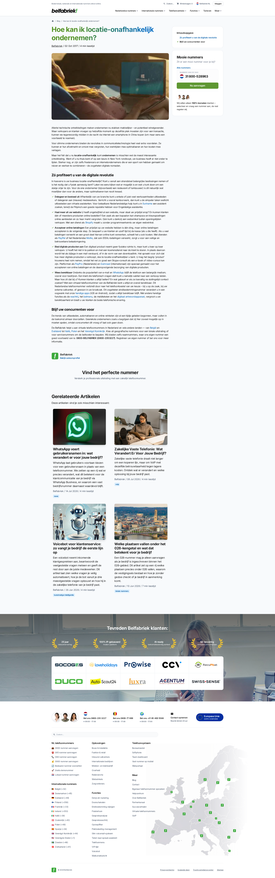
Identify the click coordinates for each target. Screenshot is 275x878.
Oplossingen (98, 743)
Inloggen (218, 4)
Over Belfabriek (139, 798)
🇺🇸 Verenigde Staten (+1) (63, 838)
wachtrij (74, 296)
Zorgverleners (98, 783)
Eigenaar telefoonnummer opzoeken (148, 789)
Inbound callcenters (101, 757)
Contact (135, 784)
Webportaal (137, 766)
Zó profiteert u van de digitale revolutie (198, 37)
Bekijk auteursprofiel (70, 358)
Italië (67, 331)
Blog (58, 21)
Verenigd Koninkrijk (95, 331)
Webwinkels (97, 779)
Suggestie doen (184, 870)
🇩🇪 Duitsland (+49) (60, 798)
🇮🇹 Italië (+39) (58, 815)
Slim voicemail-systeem (102, 833)
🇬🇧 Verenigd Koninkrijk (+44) (65, 833)
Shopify (89, 222)
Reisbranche (97, 774)
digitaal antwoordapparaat (131, 296)
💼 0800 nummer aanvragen (65, 748)
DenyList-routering (100, 798)
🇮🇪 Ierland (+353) (60, 811)
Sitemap (220, 870)
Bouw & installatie (99, 748)
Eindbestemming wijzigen (103, 807)
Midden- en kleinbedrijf (102, 766)
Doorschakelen (98, 802)
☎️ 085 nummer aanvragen (64, 752)
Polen (74, 331)
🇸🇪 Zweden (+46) (60, 842)
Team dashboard (140, 757)
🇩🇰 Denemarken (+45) (62, 793)
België (153, 327)
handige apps (82, 293)
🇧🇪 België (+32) (59, 789)
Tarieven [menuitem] (207, 10)
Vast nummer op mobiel (142, 761)
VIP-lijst (95, 847)
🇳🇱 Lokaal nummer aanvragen (65, 774)
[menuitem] (126, 11)
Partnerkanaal (138, 802)
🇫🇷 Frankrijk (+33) (60, 807)
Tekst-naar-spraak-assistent (104, 838)
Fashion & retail (98, 752)
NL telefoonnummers (63, 743)
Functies (96, 792)
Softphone (137, 752)
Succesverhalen (139, 807)
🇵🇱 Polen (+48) (59, 824)
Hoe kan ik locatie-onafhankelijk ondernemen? (81, 21)
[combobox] (106, 734)
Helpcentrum (138, 793)
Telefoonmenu (98, 842)
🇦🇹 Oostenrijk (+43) (61, 820)
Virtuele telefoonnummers (143, 811)
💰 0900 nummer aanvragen (65, 761)
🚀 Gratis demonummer (62, 770)
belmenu (88, 296)
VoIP (134, 815)
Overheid (96, 770)
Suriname (147, 203)
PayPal (61, 238)
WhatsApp (118, 272)
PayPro (78, 263)
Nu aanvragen (197, 85)
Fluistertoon (97, 811)
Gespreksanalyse (99, 815)
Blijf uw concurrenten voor (192, 41)
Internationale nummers (64, 784)
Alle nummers (183, 67)
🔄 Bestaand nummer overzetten (67, 766)
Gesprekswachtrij (99, 820)
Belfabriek (57, 46)
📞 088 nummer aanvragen (64, 757)
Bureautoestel (138, 748)
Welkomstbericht (99, 855)
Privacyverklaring (167, 870)
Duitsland (56, 331)
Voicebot (96, 851)
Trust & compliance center (203, 870)
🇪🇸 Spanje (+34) (59, 829)
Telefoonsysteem (141, 743)
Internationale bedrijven (102, 761)
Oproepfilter (97, 824)
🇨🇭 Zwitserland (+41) (61, 847)
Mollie (89, 238)
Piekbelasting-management (104, 829)
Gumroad (105, 263)
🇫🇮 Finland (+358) (60, 802)
